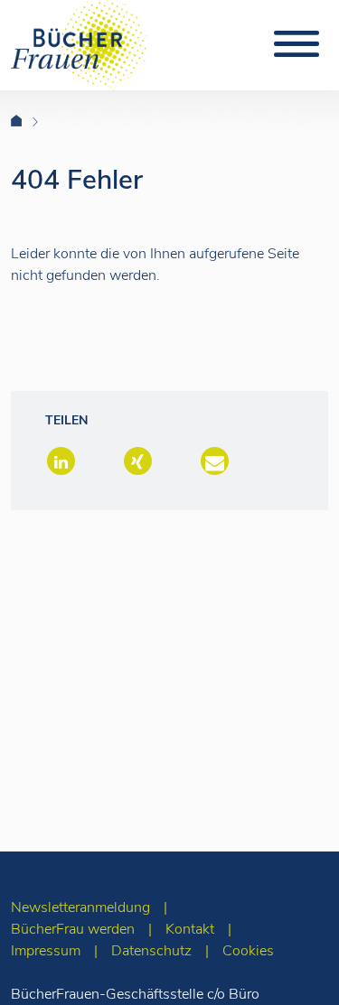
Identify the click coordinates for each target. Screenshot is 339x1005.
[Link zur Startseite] (27, 121)
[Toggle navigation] (296, 44)
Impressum (45, 951)
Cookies (248, 951)
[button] (59, 463)
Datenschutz (151, 951)
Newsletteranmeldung (80, 907)
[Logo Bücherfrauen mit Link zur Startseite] (78, 42)
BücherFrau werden (73, 929)
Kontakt (189, 929)
